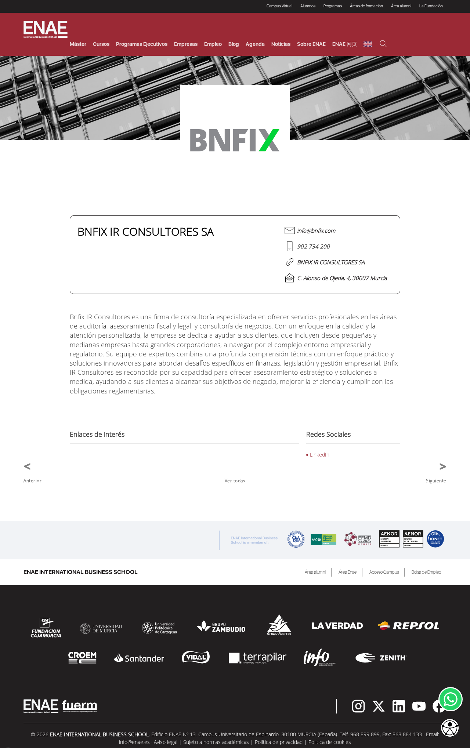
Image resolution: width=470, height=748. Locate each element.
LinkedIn (319, 454)
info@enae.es (134, 741)
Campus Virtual (279, 6)
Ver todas (235, 481)
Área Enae (348, 572)
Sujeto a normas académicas (216, 741)
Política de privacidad (279, 741)
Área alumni (315, 572)
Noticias (280, 44)
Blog (233, 44)
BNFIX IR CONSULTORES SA (331, 262)
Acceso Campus (384, 572)
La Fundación (431, 6)
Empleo (213, 44)
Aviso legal (165, 741)
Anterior (32, 481)
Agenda (255, 44)
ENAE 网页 (344, 44)
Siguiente (436, 481)
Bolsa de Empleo (426, 572)
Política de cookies (329, 741)
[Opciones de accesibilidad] (450, 728)
